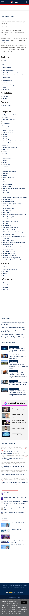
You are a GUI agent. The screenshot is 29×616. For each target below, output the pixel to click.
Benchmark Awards (10, 73)
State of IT (5, 193)
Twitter (4, 274)
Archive (4, 99)
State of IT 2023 (7, 210)
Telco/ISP (5, 154)
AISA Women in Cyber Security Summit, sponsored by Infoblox (13, 142)
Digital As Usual (6, 186)
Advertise (10, 587)
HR (3, 122)
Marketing (5, 139)
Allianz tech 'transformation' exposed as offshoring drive (12, 324)
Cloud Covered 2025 (8, 240)
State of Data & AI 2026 (9, 256)
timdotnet (3, 473)
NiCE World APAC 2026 (17, 523)
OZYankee (3, 481)
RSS (3, 276)
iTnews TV (5, 117)
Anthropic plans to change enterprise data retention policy (13, 331)
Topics (4, 87)
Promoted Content (8, 130)
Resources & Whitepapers (9, 85)
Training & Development (9, 147)
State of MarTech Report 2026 (11, 258)
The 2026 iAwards (16, 530)
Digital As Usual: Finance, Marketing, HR (14, 215)
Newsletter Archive (17, 587)
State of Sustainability (8, 202)
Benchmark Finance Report (10, 228)
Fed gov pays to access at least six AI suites (13, 327)
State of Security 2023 (8, 208)
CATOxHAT (5, 149)
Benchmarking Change (9, 171)
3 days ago (14, 476)
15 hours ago (16, 453)
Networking (6, 124)
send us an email (5, 41)
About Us (5, 283)
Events (4, 519)
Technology (5, 126)
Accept (24, 602)
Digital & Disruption (8, 178)
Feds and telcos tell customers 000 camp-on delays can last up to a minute (13, 467)
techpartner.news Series (9, 115)
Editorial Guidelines (17, 585)
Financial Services (7, 132)
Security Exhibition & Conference (17, 541)
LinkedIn (5, 267)
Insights (4, 191)
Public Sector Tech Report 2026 (11, 260)
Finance (4, 152)
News (4, 61)
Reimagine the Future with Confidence (13, 189)
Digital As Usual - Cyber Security (11, 204)
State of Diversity (7, 206)
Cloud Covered (6, 212)
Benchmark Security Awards (12, 75)
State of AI (5, 223)
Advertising (5, 289)
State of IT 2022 (7, 195)
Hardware (5, 167)
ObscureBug (4, 465)
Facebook (5, 271)
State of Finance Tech (8, 230)
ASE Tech (5, 145)
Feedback (5, 287)
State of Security (7, 199)
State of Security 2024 (8, 217)
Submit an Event (7, 108)
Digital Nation (6, 182)
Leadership (5, 163)
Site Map (25, 587)
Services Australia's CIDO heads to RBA (12, 334)
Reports (4, 83)
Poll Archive (6, 89)
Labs (3, 156)
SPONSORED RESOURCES (10, 489)
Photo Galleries (6, 67)
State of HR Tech (7, 226)
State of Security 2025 (8, 234)
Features (4, 63)
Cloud (4, 180)
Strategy (5, 128)
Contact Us (5, 285)
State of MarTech (7, 249)
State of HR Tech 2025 (8, 251)
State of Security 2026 (8, 254)
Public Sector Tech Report (10, 221)
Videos (4, 65)
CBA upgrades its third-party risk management (14, 337)
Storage (4, 160)
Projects (4, 176)
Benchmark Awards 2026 (9, 119)
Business (4, 135)
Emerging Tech (6, 173)
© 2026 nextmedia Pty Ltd (17, 592)
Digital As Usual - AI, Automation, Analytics (14, 197)
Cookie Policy (5, 613)
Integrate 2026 (15, 535)
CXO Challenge (6, 77)
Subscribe (5, 96)
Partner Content (7, 184)
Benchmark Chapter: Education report (13, 243)
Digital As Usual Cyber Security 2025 (12, 232)
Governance (6, 165)
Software (5, 169)
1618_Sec (25, 457)
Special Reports (7, 81)
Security (4, 137)
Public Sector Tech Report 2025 (11, 247)
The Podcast (8, 71)
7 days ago (14, 484)
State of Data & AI (7, 245)
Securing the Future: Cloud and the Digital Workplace (14, 237)
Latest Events (6, 106)
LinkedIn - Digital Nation (9, 269)
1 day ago (13, 460)
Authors (25, 585)
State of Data (6, 219)
